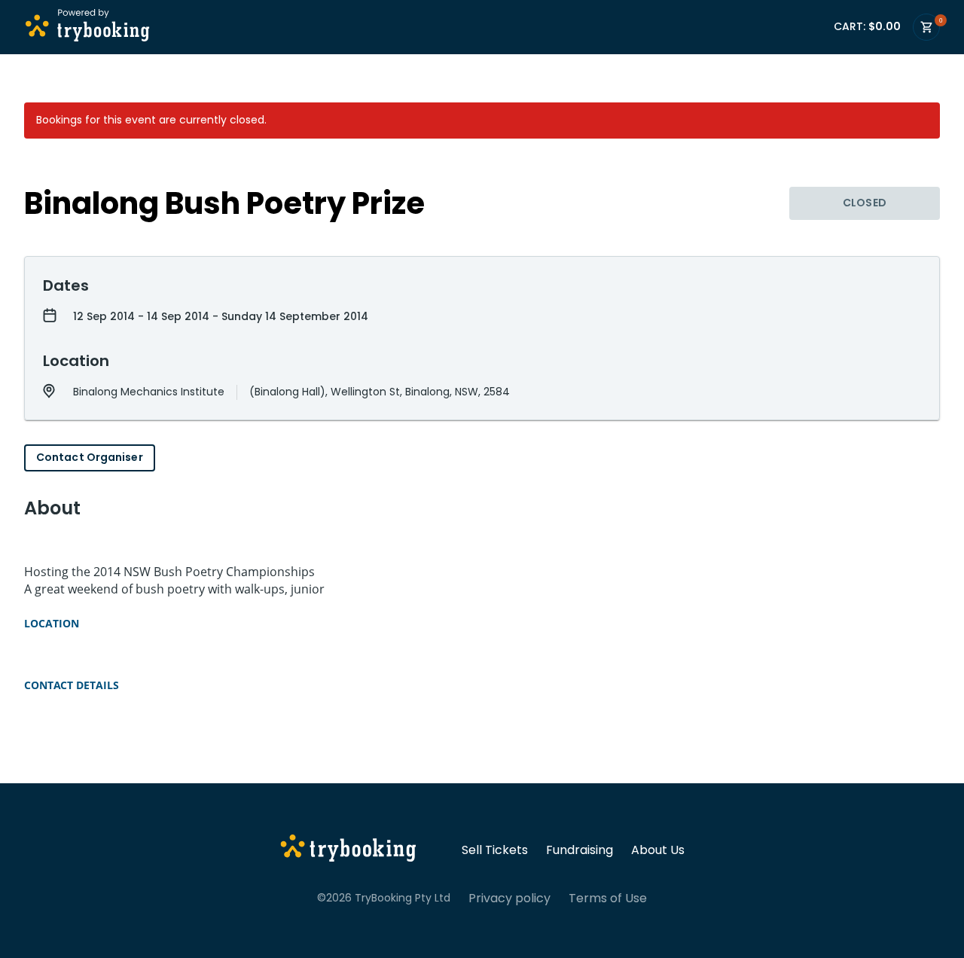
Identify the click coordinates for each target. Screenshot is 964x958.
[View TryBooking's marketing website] (348, 850)
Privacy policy (509, 898)
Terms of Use (608, 898)
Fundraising (579, 850)
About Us (658, 850)
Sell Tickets (495, 850)
